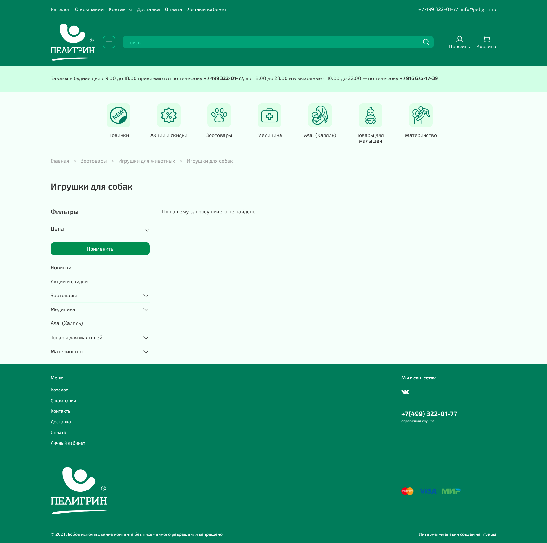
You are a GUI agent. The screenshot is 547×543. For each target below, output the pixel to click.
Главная (60, 161)
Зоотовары (219, 135)
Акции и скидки (168, 135)
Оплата (173, 9)
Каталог (60, 9)
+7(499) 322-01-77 (429, 413)
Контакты (120, 9)
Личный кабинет (207, 9)
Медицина (269, 135)
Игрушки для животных (146, 161)
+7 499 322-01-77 (438, 9)
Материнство (421, 135)
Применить (100, 249)
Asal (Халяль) (320, 135)
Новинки (118, 135)
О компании (89, 9)
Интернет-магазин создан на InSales (457, 534)
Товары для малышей (370, 138)
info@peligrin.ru (478, 9)
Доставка (148, 9)
